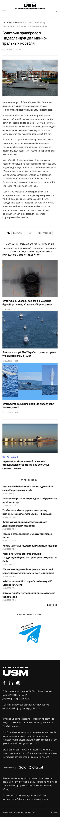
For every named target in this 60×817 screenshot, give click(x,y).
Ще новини (52, 605)
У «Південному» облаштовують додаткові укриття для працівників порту (29, 500)
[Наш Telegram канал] (30, 633)
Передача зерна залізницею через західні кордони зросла (27, 536)
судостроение (43, 233)
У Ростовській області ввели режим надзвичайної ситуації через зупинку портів (27, 488)
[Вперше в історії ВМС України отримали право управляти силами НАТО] (30, 329)
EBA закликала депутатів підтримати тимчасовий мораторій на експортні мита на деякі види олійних (28, 571)
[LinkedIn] (11, 683)
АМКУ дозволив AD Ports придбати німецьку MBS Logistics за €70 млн (27, 583)
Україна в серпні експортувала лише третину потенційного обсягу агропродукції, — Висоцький (27, 512)
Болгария (18, 233)
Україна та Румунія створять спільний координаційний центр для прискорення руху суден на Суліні (29, 558)
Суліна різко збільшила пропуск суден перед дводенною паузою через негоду (24, 524)
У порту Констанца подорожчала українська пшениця (29, 546)
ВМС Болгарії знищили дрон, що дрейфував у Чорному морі (28, 405)
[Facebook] (4, 683)
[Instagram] (18, 683)
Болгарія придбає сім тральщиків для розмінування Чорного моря (28, 595)
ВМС (30, 233)
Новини (17, 22)
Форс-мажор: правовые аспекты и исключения (30, 244)
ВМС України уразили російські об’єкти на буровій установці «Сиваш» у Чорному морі (27, 302)
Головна (6, 22)
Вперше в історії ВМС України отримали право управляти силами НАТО (29, 354)
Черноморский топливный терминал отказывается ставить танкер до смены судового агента (30, 250)
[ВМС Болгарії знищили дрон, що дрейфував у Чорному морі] (30, 381)
